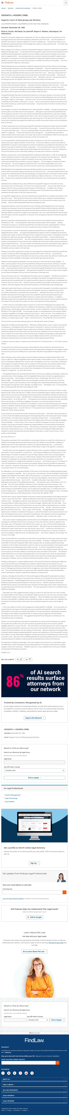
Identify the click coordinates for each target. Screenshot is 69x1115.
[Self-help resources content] (66, 1090)
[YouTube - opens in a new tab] (8, 1073)
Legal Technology (11, 798)
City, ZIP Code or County (12, 767)
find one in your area (56, 943)
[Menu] (2, 2)
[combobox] (34, 762)
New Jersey (10, 8)
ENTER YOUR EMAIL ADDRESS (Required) (13, 1059)
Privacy (9, 1110)
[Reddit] (26, 1073)
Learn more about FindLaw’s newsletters (13, 898)
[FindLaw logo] (9, 2)
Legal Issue (7, 759)
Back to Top (35, 1033)
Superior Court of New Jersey (22, 8)
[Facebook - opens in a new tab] (3, 1073)
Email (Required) (7, 889)
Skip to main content (34, 2)
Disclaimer (17, 1110)
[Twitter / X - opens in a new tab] (14, 1073)
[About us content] (66, 1079)
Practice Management (13, 795)
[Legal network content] (66, 1101)
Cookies (24, 1110)
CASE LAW (3, 8)
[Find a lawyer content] (66, 1085)
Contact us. (8, 1052)
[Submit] (64, 892)
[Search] (66, 3)
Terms (3, 1110)
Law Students (10, 801)
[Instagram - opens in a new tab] (20, 1073)
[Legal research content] (66, 1095)
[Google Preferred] (32, 1073)
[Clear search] (63, 770)
